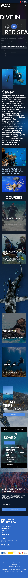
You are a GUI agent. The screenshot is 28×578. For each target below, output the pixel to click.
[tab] (14, 502)
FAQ (2, 533)
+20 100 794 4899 (5, 547)
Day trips (5, 531)
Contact (5, 535)
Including (5, 501)
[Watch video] (14, 27)
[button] (14, 509)
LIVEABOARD (6, 527)
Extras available (6, 504)
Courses (5, 529)
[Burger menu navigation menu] (25, 5)
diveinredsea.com (10, 542)
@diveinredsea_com (11, 540)
